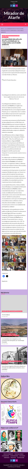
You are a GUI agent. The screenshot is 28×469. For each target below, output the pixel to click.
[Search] (26, 24)
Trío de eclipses (6, 314)
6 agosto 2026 (5, 343)
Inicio (14, 3)
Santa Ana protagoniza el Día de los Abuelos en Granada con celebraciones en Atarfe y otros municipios (13, 367)
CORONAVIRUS (14, 455)
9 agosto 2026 (5, 316)
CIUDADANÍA (12, 311)
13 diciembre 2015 (6, 46)
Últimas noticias (5, 37)
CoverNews (10, 466)
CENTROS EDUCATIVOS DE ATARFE (12, 35)
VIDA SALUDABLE (18, 454)
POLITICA (13, 457)
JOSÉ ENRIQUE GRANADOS (7, 335)
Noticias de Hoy (19, 311)
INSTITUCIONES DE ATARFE (17, 361)
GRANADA (6, 457)
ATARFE (3, 35)
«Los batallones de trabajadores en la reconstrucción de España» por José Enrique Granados (13, 340)
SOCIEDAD (22, 455)
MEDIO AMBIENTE (8, 454)
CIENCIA (7, 311)
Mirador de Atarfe (14, 15)
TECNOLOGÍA (20, 457)
